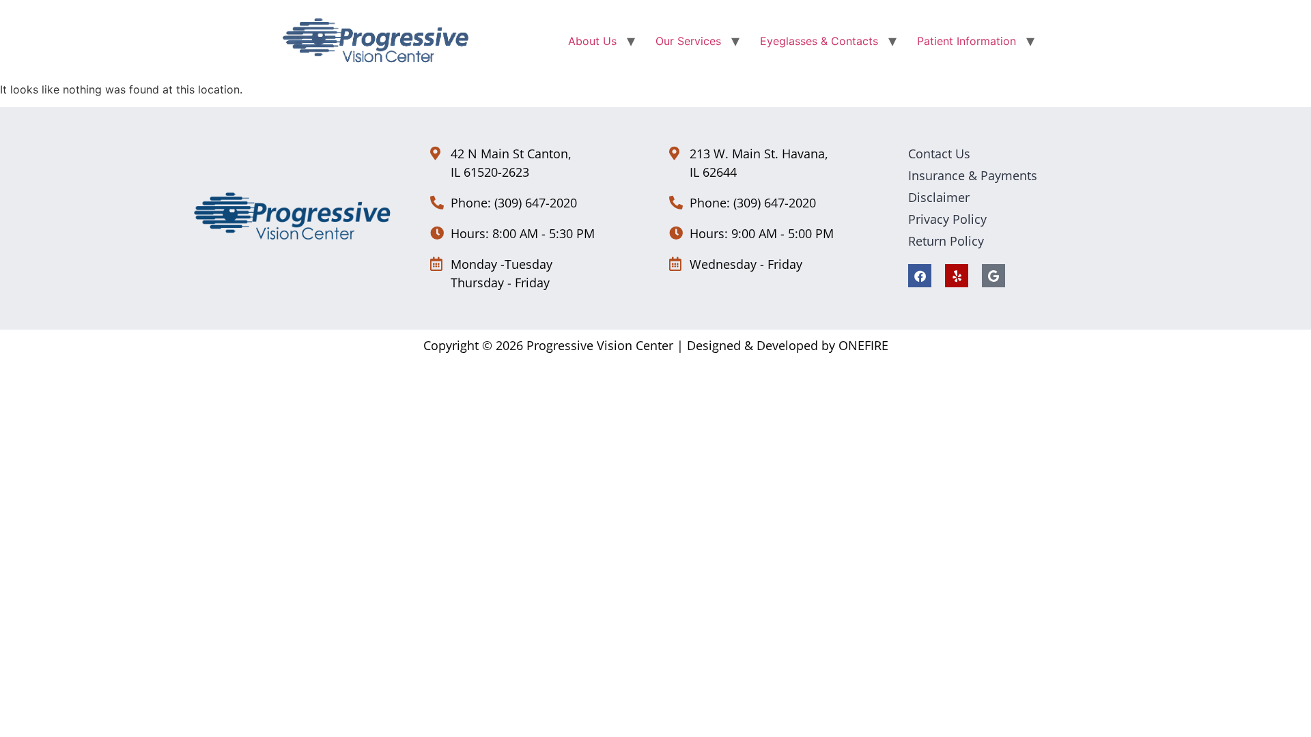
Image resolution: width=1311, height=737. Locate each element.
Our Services (688, 41)
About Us (592, 41)
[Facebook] (919, 275)
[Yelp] (956, 275)
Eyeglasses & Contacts (819, 41)
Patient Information (966, 41)
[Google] (993, 275)
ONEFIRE (863, 345)
